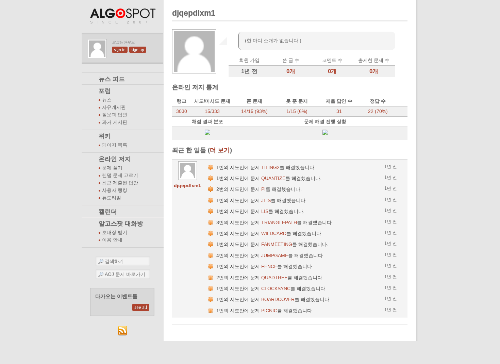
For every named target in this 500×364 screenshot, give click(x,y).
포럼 (105, 90)
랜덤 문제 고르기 (120, 175)
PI (263, 189)
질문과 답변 (114, 114)
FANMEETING (276, 244)
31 (339, 111)
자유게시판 (114, 107)
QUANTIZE (273, 178)
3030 (181, 111)
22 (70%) (378, 111)
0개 (290, 71)
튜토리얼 (111, 197)
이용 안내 (112, 240)
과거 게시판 (114, 122)
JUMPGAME (274, 255)
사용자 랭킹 (114, 190)
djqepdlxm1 (187, 185)
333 (216, 111)
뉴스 (107, 99)
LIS (264, 211)
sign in (120, 49)
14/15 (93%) (254, 111)
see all (140, 307)
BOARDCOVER (278, 299)
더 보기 (220, 149)
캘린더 (108, 211)
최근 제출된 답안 (120, 182)
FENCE (269, 266)
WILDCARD (273, 233)
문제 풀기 (112, 167)
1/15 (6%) (296, 111)
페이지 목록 (114, 145)
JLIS (266, 200)
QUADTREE (274, 277)
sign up (137, 49)
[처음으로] (123, 14)
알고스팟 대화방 (121, 223)
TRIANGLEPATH (279, 222)
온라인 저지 (115, 158)
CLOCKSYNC (275, 288)
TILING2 (270, 167)
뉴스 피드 (112, 79)
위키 (105, 136)
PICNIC (269, 310)
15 (207, 111)
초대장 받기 (114, 232)
